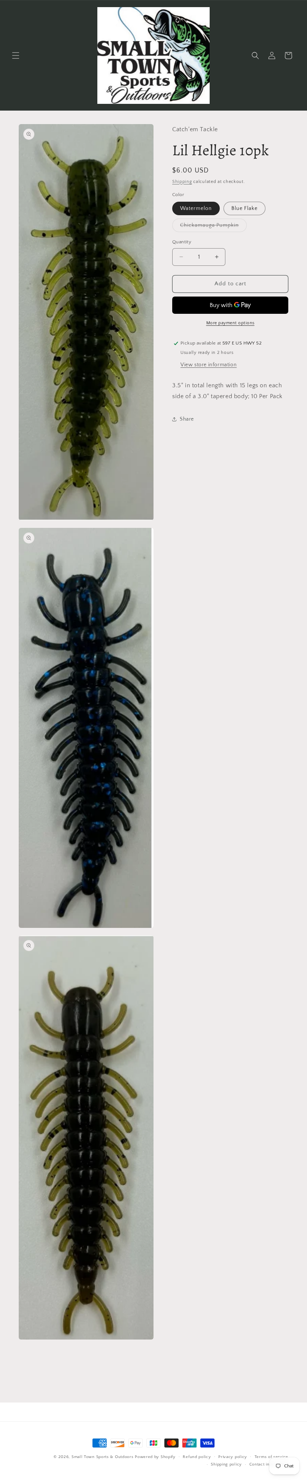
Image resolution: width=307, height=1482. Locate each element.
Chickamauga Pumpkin (213, 227)
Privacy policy (232, 1457)
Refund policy (197, 1457)
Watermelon (196, 208)
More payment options (230, 323)
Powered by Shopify (155, 1457)
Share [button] (187, 419)
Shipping (182, 181)
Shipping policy (226, 1464)
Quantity (181, 241)
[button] (15, 55)
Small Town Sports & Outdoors (103, 1457)
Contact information (268, 1464)
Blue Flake (244, 208)
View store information (208, 365)
